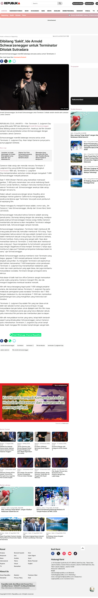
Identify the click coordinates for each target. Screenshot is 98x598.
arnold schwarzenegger (7, 345)
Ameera (7, 36)
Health (12, 15)
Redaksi (16, 575)
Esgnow (2, 563)
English (30, 563)
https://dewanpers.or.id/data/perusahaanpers (15, 588)
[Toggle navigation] (2, 3)
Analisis (16, 558)
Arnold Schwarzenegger (39, 126)
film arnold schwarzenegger (20, 350)
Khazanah (3, 555)
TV (94, 11)
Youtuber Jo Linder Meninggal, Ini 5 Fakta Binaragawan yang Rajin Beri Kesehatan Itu (8, 156)
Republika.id (89, 3)
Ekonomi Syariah (16, 11)
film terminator (40, 345)
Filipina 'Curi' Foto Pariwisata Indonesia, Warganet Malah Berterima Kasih (25, 155)
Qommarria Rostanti (20, 57)
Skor (29, 553)
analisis (57, 11)
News (2, 558)
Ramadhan (17, 566)
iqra (43, 11)
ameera (4, 11)
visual (87, 11)
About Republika (5, 575)
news (49, 11)
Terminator (4, 171)
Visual (16, 563)
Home (1, 36)
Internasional (4, 561)
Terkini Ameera (76, 109)
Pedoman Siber (32, 575)
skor (26, 11)
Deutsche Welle (78, 3)
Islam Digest (32, 555)
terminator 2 (29, 345)
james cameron (5, 350)
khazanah (35, 11)
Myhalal (17, 15)
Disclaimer (3, 578)
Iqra (15, 555)
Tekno (24, 15)
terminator (20, 345)
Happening (4, 15)
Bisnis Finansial (68, 11)
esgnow (80, 11)
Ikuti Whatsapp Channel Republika (27, 335)
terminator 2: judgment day (55, 345)
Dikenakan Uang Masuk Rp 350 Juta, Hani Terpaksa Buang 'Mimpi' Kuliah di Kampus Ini (42, 156)
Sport (29, 558)
